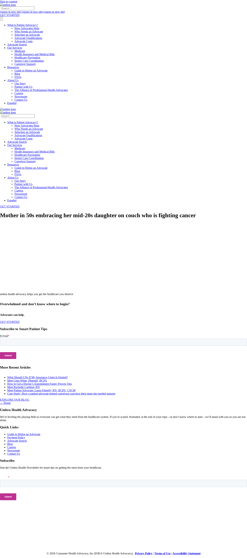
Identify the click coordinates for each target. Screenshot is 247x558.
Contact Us (20, 99)
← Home (5, 403)
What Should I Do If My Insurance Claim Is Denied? (37, 377)
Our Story (20, 83)
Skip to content (8, 1)
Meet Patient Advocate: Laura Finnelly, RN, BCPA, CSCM (41, 390)
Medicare (19, 51)
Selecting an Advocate (27, 34)
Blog (17, 73)
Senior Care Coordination (29, 60)
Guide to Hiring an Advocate (31, 70)
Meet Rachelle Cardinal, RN (23, 387)
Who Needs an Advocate (28, 31)
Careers (18, 93)
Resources (13, 67)
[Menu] (1, 19)
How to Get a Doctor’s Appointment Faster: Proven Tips (39, 383)
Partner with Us (23, 86)
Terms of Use (162, 553)
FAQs (17, 77)
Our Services (14, 47)
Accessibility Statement (187, 553)
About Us (12, 80)
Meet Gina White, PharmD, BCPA (27, 380)
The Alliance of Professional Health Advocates (41, 90)
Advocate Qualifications (28, 38)
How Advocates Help (26, 28)
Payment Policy (16, 437)
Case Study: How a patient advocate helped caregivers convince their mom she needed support (61, 393)
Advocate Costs (23, 41)
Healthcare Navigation (27, 57)
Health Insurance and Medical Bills (34, 54)
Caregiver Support (24, 64)
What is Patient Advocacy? (22, 25)
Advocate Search (17, 44)
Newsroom (20, 96)
